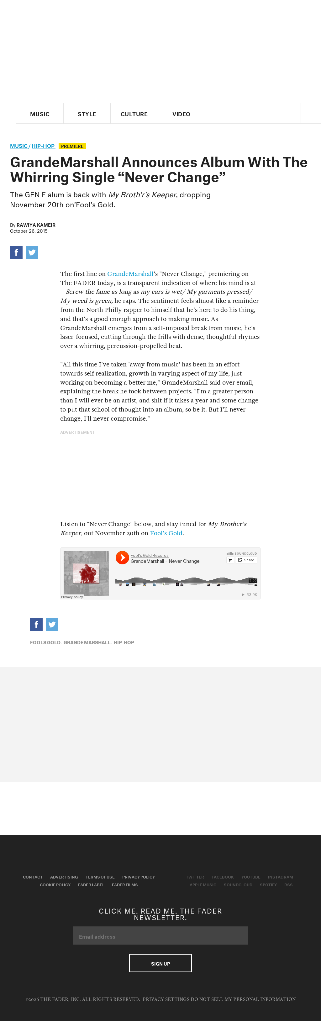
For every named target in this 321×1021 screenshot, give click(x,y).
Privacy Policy (138, 876)
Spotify (268, 884)
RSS (288, 884)
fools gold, (46, 641)
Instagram (280, 876)
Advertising (64, 876)
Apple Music (203, 884)
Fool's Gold (166, 533)
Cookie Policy (55, 884)
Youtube (250, 876)
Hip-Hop (43, 145)
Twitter (195, 876)
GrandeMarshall (130, 273)
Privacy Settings (166, 999)
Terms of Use (100, 876)
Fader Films (125, 884)
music (19, 145)
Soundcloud (238, 884)
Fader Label (91, 884)
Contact (33, 876)
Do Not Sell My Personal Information (243, 999)
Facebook (223, 876)
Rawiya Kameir (36, 224)
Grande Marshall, (88, 641)
